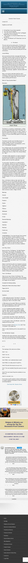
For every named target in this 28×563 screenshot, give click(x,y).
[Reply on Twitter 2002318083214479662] (5, 485)
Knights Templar (7, 547)
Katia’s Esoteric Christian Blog (10, 552)
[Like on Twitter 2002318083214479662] (10, 485)
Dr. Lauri (12, 409)
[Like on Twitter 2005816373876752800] (10, 474)
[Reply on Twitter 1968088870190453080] (5, 496)
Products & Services (8, 532)
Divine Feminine (7, 549)
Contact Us (6, 555)
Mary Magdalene (7, 541)
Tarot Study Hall (10, 384)
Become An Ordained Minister (10, 526)
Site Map (5, 521)
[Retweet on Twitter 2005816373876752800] (8, 474)
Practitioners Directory (8, 529)
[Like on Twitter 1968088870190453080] (10, 496)
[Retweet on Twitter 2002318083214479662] (8, 485)
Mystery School (17, 325)
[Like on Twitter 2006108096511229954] (10, 464)
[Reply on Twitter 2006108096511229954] (5, 464)
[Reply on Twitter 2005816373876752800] (5, 474)
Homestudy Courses (8, 544)
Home (5, 518)
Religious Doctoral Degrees (9, 524)
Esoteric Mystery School (9, 538)
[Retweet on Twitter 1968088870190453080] (8, 496)
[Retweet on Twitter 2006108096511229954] (8, 464)
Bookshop (6, 535)
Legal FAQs (6, 558)
